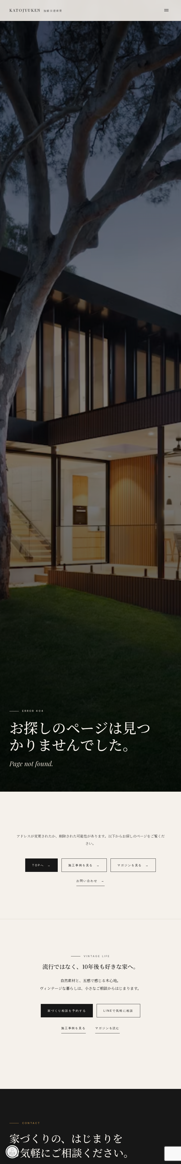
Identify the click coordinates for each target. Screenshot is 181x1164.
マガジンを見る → (133, 865)
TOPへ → (41, 865)
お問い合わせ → (90, 880)
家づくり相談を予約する (67, 1010)
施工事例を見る (73, 1028)
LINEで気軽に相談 (118, 1010)
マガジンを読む (107, 1028)
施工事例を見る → (84, 865)
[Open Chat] (12, 1151)
